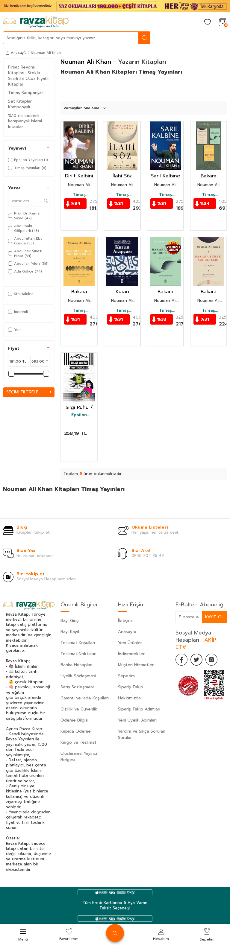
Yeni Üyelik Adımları (137, 720)
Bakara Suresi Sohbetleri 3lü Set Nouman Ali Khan (208, 176)
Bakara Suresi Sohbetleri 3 (79, 292)
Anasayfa (19, 52)
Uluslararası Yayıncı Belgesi (78, 756)
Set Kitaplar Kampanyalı (20, 104)
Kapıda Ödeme (75, 731)
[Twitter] (196, 660)
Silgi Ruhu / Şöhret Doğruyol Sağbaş (79, 407)
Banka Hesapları (76, 665)
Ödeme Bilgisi (74, 720)
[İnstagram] (211, 660)
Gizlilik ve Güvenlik (78, 709)
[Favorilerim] (207, 23)
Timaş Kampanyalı (25, 92)
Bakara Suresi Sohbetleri (208, 292)
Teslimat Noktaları (78, 654)
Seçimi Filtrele (22, 392)
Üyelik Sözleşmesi (78, 676)
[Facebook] (181, 660)
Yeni (18, 329)
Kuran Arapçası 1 (122, 292)
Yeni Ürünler (130, 643)
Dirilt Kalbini (79, 176)
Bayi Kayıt (70, 632)
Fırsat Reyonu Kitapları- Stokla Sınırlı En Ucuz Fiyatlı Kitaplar (28, 75)
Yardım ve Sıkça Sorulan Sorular (141, 734)
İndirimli (21, 311)
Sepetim (126, 676)
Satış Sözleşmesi (77, 687)
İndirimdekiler (131, 654)
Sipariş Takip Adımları (139, 709)
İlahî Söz (122, 176)
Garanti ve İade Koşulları (84, 698)
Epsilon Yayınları (79, 415)
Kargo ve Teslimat (78, 742)
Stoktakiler (23, 293)
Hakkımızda (129, 698)
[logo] (36, 22)
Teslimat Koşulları (77, 643)
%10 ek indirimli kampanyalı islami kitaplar (25, 121)
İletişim (125, 620)
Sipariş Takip (130, 687)
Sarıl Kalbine (165, 176)
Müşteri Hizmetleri (136, 665)
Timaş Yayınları (79, 194)
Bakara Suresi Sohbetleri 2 (165, 292)
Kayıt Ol (214, 617)
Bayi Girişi (69, 620)
